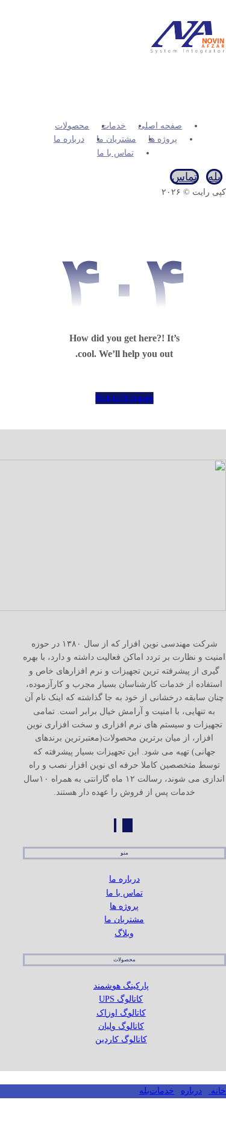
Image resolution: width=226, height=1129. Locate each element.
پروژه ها (124, 906)
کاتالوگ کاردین (121, 1039)
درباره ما (124, 879)
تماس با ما (124, 892)
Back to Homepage (124, 398)
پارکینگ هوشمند (121, 985)
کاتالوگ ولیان (121, 1026)
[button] (220, 87)
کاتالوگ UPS (121, 999)
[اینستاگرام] (127, 825)
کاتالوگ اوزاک (121, 1012)
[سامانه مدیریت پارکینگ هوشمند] (187, 54)
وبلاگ (124, 933)
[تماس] (115, 825)
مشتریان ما (124, 919)
